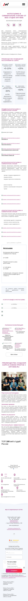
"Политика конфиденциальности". (14, 529)
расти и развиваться (14, 426)
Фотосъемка (7, 248)
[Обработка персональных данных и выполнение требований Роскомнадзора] (7, 333)
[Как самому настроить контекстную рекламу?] (20, 347)
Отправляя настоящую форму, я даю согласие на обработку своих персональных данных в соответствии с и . (13, 575)
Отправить (14, 570)
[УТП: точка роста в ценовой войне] (20, 329)
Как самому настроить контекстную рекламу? (20, 349)
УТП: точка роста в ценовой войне (20, 332)
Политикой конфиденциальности (17, 576)
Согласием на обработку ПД (8, 577)
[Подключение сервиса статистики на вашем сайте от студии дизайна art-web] (2, 343)
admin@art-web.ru (14, 521)
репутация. (17, 430)
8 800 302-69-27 (14, 520)
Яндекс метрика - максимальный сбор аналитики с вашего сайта (8, 347)
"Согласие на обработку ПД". (14, 528)
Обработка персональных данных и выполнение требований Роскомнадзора (7, 338)
